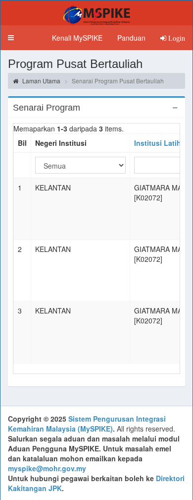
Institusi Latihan (162, 143)
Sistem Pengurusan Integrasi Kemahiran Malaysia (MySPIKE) (87, 424)
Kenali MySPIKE (77, 38)
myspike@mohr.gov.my (47, 468)
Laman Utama (40, 80)
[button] (10, 37)
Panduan (131, 38)
